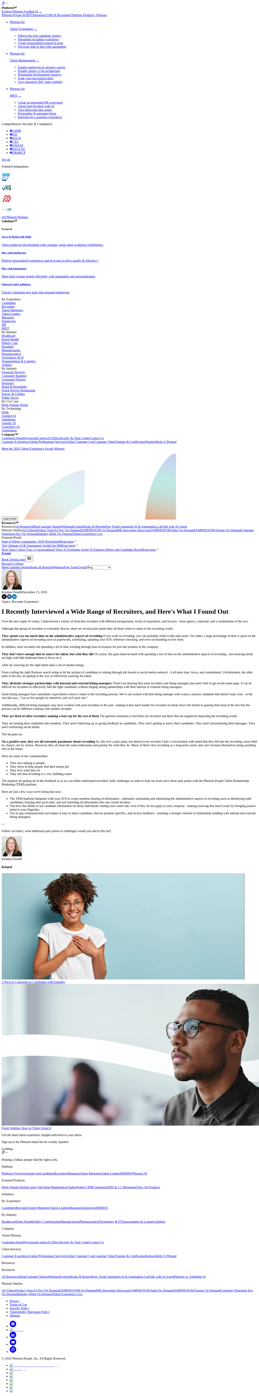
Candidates (9, 303)
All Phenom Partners (15, 217)
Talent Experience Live (88, 534)
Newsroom (30, 438)
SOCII (16, 138)
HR (4, 324)
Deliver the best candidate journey (39, 35)
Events (77, 526)
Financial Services (13, 372)
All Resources (24, 526)
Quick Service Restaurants (18, 390)
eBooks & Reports (93, 526)
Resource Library (13, 563)
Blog (36, 526)
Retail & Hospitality (14, 386)
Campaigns (100, 1187)
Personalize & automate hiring (37, 113)
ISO (14, 134)
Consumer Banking (14, 375)
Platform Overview (14, 1173)
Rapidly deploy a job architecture (39, 71)
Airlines (7, 365)
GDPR (16, 131)
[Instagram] (13, 1351)
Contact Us (97, 438)
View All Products (148, 1187)
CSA (15, 142)
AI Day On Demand (67, 530)
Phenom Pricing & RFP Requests (23, 15)
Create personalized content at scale (40, 43)
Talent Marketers (12, 310)
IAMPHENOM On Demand (99, 530)
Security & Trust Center (74, 438)
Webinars (67, 526)
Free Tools (112, 526)
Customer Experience (15, 441)
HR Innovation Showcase (133, 530)
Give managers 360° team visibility (40, 82)
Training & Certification (130, 441)
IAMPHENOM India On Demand (172, 530)
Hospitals (8, 346)
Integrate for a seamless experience (40, 117)
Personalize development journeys (39, 74)
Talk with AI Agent (174, 526)
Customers (8, 438)
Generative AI (11, 426)
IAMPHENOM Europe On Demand (217, 530)
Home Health (10, 339)
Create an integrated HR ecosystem (40, 102)
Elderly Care (10, 343)
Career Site (35, 1187)
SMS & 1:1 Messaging (121, 1187)
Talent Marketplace (54, 1187)
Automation (9, 430)
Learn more (9, 518)
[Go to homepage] (129, 4)
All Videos (29, 530)
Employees (9, 321)
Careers (42, 438)
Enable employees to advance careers (41, 67)
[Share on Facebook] (9, 598)
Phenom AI (140, 1173)
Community (126, 526)
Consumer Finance (14, 379)
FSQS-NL (18, 149)
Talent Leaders (11, 314)
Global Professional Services (47, 441)
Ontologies (9, 419)
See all (6, 159)
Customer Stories (50, 526)
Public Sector (10, 397)
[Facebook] (13, 1326)
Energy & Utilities (13, 394)
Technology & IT (13, 357)
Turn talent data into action (35, 110)
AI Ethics (53, 438)
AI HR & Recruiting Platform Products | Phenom (75, 15)
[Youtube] (13, 1344)
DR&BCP (18, 152)
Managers (8, 317)
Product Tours (45, 530)
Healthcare (8, 335)
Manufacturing (11, 350)
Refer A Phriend (166, 441)
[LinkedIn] (13, 1337)
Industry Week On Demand (55, 534)
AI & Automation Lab (148, 526)
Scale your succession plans (35, 78)
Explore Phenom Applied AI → (22, 11)
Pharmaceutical (11, 354)
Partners (150, 441)
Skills (5, 412)
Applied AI (9, 416)
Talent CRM (85, 1187)
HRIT (5, 328)
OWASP (17, 145)
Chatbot (72, 1187)
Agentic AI (9, 423)
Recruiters (8, 306)
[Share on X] (4, 598)
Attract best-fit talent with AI (36, 106)
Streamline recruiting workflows (38, 39)
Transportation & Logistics (19, 361)
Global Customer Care (80, 441)
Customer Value (104, 441)
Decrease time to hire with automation (42, 46)
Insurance (8, 383)
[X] (17, 1329)
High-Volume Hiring (15, 405)
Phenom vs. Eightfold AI (190, 1276)
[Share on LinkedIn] (14, 598)
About (19, 438)
